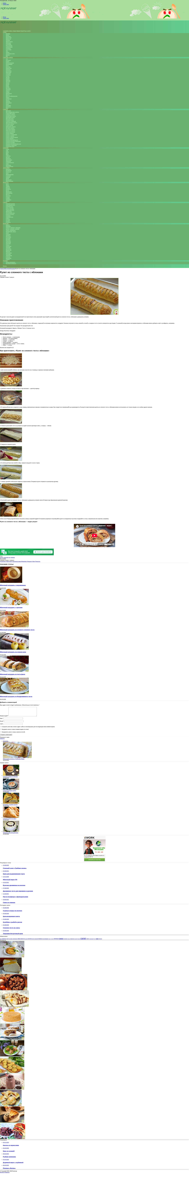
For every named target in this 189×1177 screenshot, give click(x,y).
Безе (7, 183)
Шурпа (8, 55)
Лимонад (8, 161)
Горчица (8, 215)
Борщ (7, 35)
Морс (7, 154)
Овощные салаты (11, 126)
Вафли (8, 225)
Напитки (5, 148)
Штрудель (8, 249)
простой (75, 938)
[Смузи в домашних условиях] (12, 1089)
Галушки (8, 73)
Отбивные (9, 98)
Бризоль (8, 69)
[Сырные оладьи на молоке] (11, 775)
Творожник (9, 255)
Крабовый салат (10, 117)
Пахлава (8, 241)
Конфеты (8, 189)
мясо (50, 938)
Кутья (7, 190)
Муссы (8, 194)
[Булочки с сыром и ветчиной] (11, 1105)
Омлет (7, 97)
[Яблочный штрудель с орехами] (14, 604)
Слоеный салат (10, 146)
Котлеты (8, 88)
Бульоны (8, 36)
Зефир (8, 186)
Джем (7, 178)
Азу (7, 59)
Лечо (7, 173)
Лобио (7, 92)
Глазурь (8, 256)
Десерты (6, 182)
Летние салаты (10, 124)
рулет (1, 557)
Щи (7, 56)
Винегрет (8, 110)
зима (18, 938)
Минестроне (9, 41)
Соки (7, 164)
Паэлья (8, 101)
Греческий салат (10, 113)
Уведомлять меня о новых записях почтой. (13, 732)
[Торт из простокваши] (12, 1039)
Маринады (9, 211)
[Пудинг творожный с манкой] (11, 973)
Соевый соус (9, 206)
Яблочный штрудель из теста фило (12, 674)
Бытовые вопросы (11, 263)
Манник (8, 251)
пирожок (65, 938)
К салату (8, 222)
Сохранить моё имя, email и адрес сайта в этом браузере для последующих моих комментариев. (28, 726)
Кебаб (7, 86)
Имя (1, 718)
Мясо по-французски (11, 96)
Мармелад (9, 191)
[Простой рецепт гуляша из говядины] (13, 990)
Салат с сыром (10, 136)
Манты (8, 94)
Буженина (8, 71)
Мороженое (9, 193)
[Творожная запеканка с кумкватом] (14, 1006)
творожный (91, 938)
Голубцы (8, 74)
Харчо (7, 52)
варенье (4, 938)
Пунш (7, 149)
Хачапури (8, 246)
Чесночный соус (10, 213)
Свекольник (9, 47)
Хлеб (7, 233)
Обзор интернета (10, 262)
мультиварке (45, 938)
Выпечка (6, 223)
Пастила (8, 195)
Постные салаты (10, 129)
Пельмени (8, 102)
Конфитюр (9, 170)
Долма (8, 77)
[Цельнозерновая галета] (11, 789)
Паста (7, 100)
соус (87, 938)
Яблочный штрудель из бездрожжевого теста (16, 696)
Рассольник (9, 45)
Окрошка (8, 43)
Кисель (8, 157)
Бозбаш (8, 33)
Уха (7, 51)
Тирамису (8, 199)
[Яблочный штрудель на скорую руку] (14, 649)
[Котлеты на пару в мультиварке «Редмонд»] (12, 1056)
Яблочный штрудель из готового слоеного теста (17, 630)
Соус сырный (9, 207)
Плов (7, 104)
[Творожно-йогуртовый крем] (11, 831)
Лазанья (8, 89)
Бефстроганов (10, 63)
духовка (10, 938)
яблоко (13, 557)
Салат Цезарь (10, 138)
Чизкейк (8, 247)
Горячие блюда (8, 57)
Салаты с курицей (11, 121)
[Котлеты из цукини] (12, 1072)
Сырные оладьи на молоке (10, 776)
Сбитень (8, 156)
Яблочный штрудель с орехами (11, 607)
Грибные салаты (10, 114)
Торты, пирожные (11, 230)
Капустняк (8, 37)
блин (1, 938)
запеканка (15, 938)
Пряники (8, 243)
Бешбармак (9, 64)
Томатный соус (10, 210)
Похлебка (8, 44)
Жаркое (8, 80)
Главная (2, 268)
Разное (5, 260)
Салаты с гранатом (11, 145)
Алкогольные (9, 166)
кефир (26, 938)
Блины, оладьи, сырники (12, 229)
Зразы (7, 82)
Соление (8, 175)
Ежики (7, 78)
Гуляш (7, 76)
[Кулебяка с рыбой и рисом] (11, 803)
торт (97, 938)
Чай (7, 150)
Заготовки (6, 167)
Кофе (7, 152)
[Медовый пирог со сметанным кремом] (12, 1023)
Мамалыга (9, 93)
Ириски (8, 187)
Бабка (7, 61)
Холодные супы (10, 53)
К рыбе (8, 221)
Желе (7, 185)
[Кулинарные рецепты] (8, 14)
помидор (72, 938)
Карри (7, 84)
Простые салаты (10, 130)
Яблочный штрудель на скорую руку (13, 652)
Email (2, 721)
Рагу (7, 108)
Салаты (5, 109)
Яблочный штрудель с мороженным (13, 585)
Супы (4, 32)
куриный (36, 938)
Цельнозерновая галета (9, 790)
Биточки (8, 67)
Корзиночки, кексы (11, 231)
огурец (52, 938)
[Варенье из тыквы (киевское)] (12, 1138)
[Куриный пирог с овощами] (12, 1122)
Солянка (8, 48)
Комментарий (4, 715)
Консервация (9, 181)
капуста (22, 938)
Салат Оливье (10, 133)
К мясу (8, 218)
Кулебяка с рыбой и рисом (10, 804)
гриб (7, 938)
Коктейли (8, 165)
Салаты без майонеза (12, 140)
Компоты (8, 158)
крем (33, 938)
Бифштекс (9, 68)
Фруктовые (9, 160)
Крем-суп (8, 39)
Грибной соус (9, 217)
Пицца (7, 245)
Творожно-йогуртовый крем (10, 832)
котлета (30, 938)
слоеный (5, 557)
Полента (8, 106)
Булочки (8, 238)
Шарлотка (8, 250)
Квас (7, 153)
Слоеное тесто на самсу (9, 818)
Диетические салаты (11, 122)
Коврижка (8, 258)
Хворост (8, 235)
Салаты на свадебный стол (13, 144)
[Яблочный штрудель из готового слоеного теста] (14, 627)
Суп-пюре (8, 49)
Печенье (8, 234)
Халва (7, 201)
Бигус (7, 65)
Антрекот (8, 60)
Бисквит (8, 239)
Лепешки (8, 242)
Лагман (8, 40)
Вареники (8, 72)
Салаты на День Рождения (13, 141)
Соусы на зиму (10, 209)
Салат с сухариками (11, 134)
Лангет (8, 90)
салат (83, 938)
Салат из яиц (9, 125)
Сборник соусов (10, 203)
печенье (56, 938)
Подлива (8, 105)
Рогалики (8, 237)
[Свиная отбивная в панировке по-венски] (12, 956)
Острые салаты (10, 128)
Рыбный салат (10, 120)
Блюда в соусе (10, 214)
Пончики (8, 254)
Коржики (8, 226)
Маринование (10, 174)
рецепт (79, 938)
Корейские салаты (11, 116)
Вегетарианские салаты (12, 112)
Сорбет (8, 198)
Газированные (10, 162)
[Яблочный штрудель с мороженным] (11, 582)
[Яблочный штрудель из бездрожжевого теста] (14, 693)
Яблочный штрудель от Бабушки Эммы (13, 759)
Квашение (9, 179)
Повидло (8, 171)
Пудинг (8, 197)
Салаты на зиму (10, 142)
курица (40, 938)
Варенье (8, 169)
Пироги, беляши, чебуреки (13, 227)
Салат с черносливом (12, 137)
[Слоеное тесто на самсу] (11, 817)
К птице (8, 219)
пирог (61, 939)
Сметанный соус (10, 205)
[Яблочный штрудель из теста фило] (14, 671)
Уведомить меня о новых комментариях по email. (15, 729)
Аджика (8, 177)
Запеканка (9, 253)
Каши (7, 85)
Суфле (8, 259)
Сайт (1, 724)
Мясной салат (10, 118)
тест (9, 557)
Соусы (5, 202)
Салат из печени (10, 132)
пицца (69, 938)
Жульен (8, 81)
